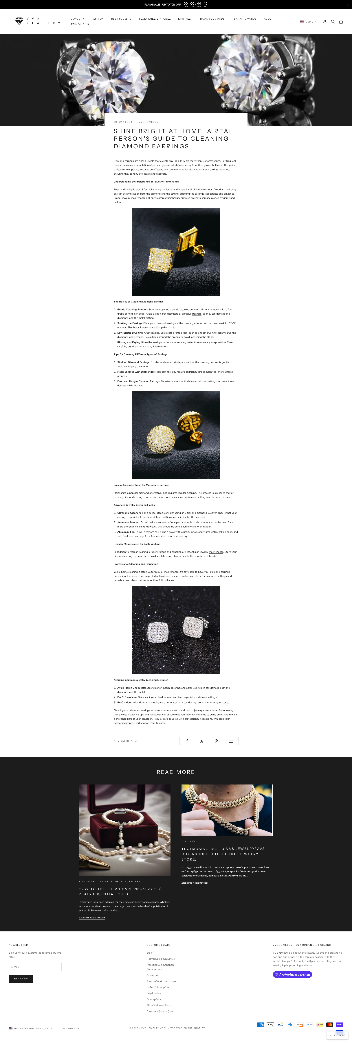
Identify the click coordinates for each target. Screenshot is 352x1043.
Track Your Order (212, 18)
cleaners (196, 313)
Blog (149, 953)
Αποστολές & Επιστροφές (162, 981)
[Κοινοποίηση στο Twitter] (201, 741)
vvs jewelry (149, 122)
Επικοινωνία (80, 24)
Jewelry (77, 18)
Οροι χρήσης (154, 999)
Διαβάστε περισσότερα (92, 917)
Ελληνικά (69, 1028)
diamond (188, 841)
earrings (214, 169)
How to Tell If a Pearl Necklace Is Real (110, 881)
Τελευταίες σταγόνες (155, 18)
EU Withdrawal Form (159, 1005)
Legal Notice (154, 993)
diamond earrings (202, 189)
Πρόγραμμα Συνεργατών (161, 959)
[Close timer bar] (348, 4)
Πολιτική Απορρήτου (158, 987)
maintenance (216, 552)
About (269, 18)
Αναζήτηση (153, 975)
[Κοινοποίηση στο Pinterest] (216, 741)
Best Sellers (121, 18)
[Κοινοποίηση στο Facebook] (187, 741)
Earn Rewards (245, 18)
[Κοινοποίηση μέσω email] (231, 741)
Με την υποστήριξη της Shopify (182, 1028)
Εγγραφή (21, 978)
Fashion (98, 18)
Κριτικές (184, 18)
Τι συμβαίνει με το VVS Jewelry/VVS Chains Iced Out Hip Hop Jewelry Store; (223, 854)
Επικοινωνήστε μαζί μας (160, 1011)
